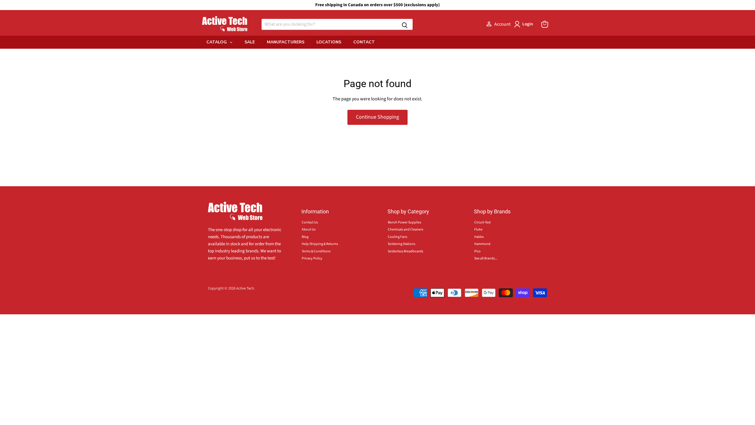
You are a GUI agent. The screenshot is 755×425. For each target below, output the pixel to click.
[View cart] (544, 24)
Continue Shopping (377, 117)
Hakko (479, 236)
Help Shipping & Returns (320, 243)
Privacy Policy (312, 258)
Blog (305, 236)
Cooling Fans (397, 236)
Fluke (478, 229)
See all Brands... (486, 258)
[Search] (405, 24)
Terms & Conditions (316, 251)
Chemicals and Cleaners (405, 229)
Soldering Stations (401, 243)
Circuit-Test (482, 222)
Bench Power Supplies (404, 222)
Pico (477, 251)
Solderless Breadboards (405, 251)
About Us (309, 229)
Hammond (482, 243)
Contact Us (310, 222)
